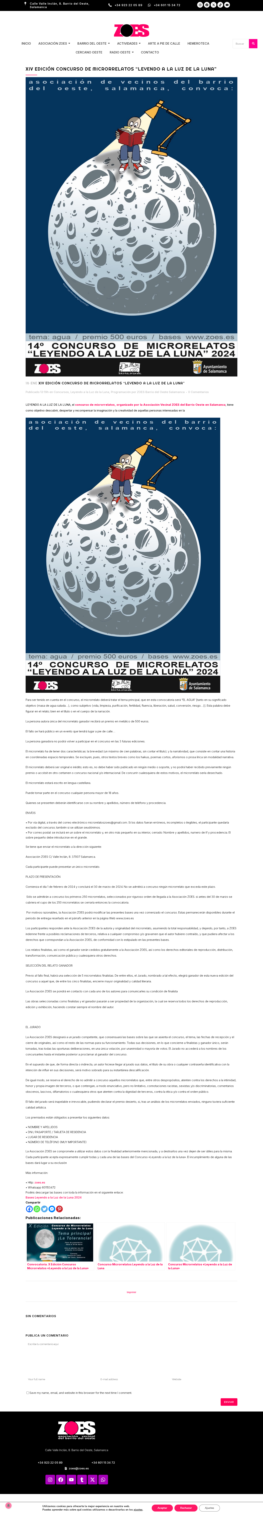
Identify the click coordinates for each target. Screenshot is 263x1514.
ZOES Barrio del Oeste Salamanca (161, 392)
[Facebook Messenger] (52, 1209)
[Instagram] (200, 5)
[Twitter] (44, 1209)
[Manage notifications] (8, 1505)
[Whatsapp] (37, 1209)
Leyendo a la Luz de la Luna (89, 392)
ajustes (138, 1510)
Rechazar (186, 1508)
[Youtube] (227, 5)
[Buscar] (253, 43)
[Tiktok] (220, 5)
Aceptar (162, 1508)
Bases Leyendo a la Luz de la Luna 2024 (54, 1197)
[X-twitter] (213, 5)
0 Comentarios (198, 392)
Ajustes (209, 1508)
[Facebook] (207, 5)
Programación (121, 392)
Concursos (61, 392)
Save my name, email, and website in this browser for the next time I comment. (80, 1393)
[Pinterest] (59, 1209)
